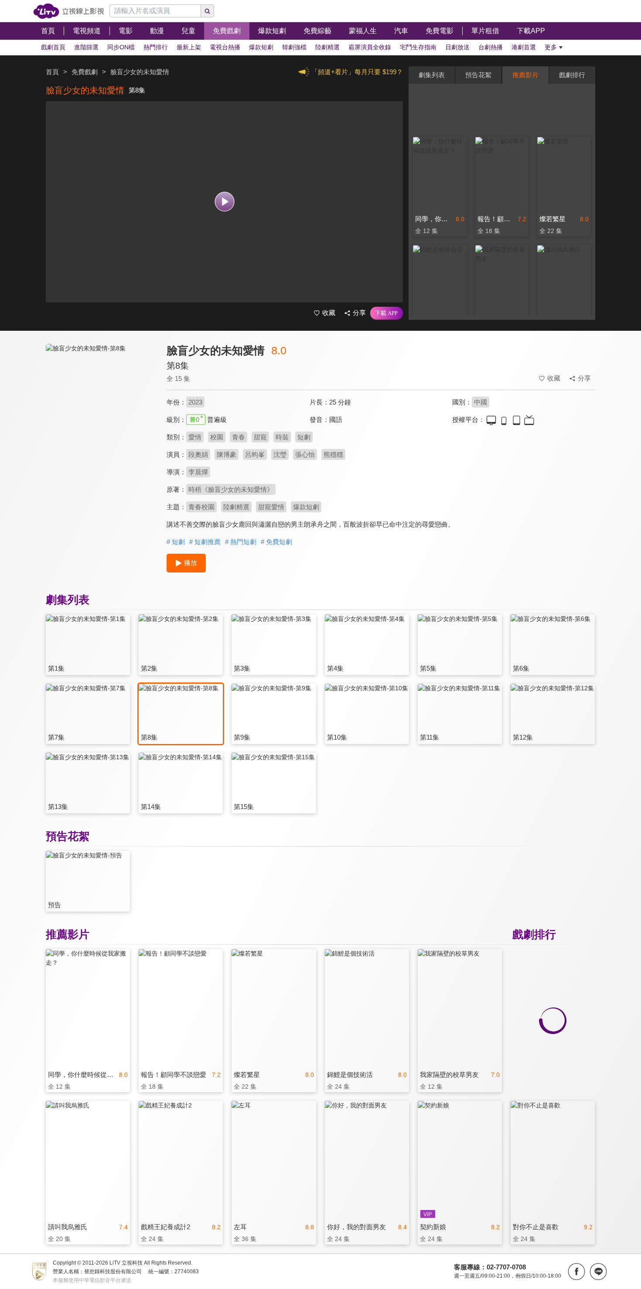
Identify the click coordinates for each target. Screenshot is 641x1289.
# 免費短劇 (276, 541)
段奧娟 (198, 454)
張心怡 (305, 454)
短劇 (303, 437)
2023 (195, 402)
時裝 (282, 437)
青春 (238, 437)
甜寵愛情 (271, 507)
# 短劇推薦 (205, 541)
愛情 (194, 437)
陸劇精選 (236, 507)
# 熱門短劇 (240, 541)
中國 (480, 402)
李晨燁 (198, 472)
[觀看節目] (224, 202)
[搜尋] (207, 10)
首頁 (52, 71)
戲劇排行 (572, 75)
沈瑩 (279, 454)
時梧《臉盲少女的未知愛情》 (230, 489)
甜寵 (260, 437)
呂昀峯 (255, 454)
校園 (216, 437)
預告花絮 (478, 75)
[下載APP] (386, 313)
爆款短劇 (306, 507)
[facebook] (576, 1271)
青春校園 (201, 507)
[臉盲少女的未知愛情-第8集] (101, 422)
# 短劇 (176, 541)
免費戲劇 (85, 71)
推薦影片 (525, 75)
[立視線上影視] (68, 11)
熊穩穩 (333, 454)
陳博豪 (226, 454)
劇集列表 (432, 75)
